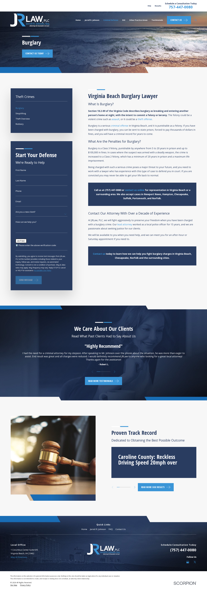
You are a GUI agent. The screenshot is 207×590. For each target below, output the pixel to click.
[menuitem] (41, 108)
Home (84, 529)
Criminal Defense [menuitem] (110, 20)
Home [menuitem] (78, 20)
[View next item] (114, 372)
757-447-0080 (181, 6)
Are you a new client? (25, 212)
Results (158, 6)
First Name (21, 170)
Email (18, 201)
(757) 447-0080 (183, 549)
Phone (18, 191)
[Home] (30, 20)
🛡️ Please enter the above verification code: (36, 245)
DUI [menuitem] (123, 20)
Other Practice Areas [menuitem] (138, 20)
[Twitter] (194, 562)
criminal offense (119, 125)
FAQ (149, 6)
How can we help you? (26, 222)
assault (115, 119)
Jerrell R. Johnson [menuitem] (92, 20)
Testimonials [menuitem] (157, 20)
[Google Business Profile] (187, 562)
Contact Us (120, 529)
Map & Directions (19, 557)
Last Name (21, 181)
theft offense (145, 119)
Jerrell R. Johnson (98, 529)
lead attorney (124, 224)
